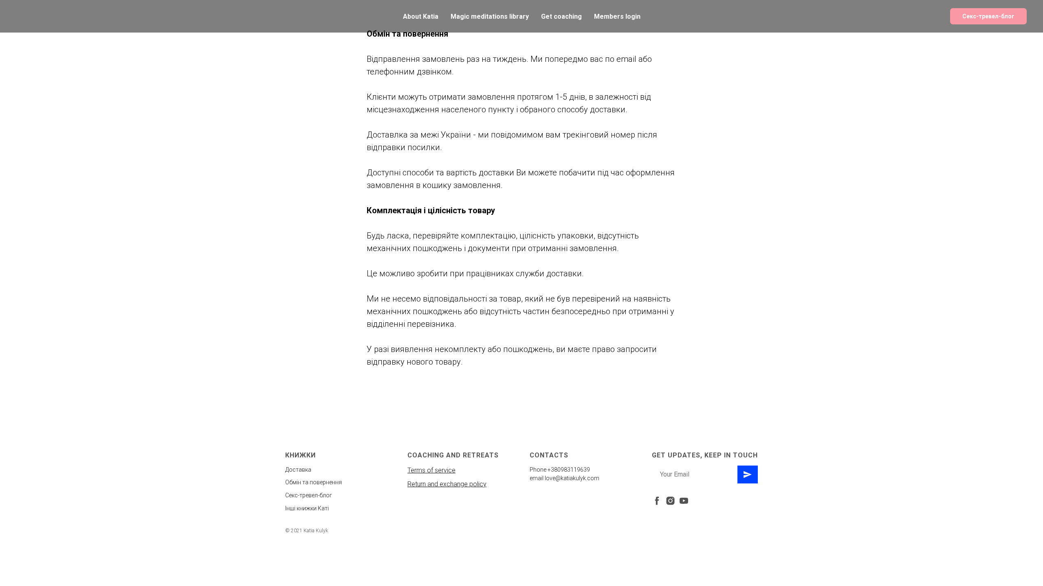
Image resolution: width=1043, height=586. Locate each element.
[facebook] (657, 501)
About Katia (420, 16)
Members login (617, 16)
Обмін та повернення (313, 482)
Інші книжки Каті (307, 508)
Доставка (298, 469)
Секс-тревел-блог (988, 16)
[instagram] (670, 501)
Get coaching (561, 16)
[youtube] (684, 501)
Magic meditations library (490, 16)
